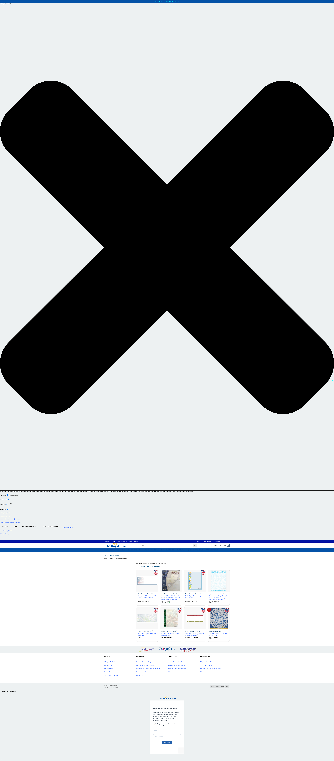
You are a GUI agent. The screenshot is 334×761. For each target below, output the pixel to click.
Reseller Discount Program (144, 662)
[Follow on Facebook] (222, 541)
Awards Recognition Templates (178, 662)
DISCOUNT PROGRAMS (196, 550)
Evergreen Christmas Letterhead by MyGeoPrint (170, 634)
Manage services (5, 516)
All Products (108, 550)
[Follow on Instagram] (223, 541)
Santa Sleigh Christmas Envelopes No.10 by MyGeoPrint (194, 634)
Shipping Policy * (109, 662)
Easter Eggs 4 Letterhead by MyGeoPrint (193, 596)
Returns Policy (108, 665)
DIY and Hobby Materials (151, 550)
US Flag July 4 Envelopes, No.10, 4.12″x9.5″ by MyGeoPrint (147, 596)
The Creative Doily (206, 665)
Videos (170, 672)
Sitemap (202, 672)
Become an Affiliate (142, 672)
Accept (5, 526)
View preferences (30, 526)
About (113, 541)
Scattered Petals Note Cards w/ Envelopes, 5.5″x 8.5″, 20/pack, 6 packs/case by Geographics (170, 597)
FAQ (131, 541)
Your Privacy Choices (6, 531)
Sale (162, 550)
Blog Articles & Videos (207, 662)
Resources (124, 541)
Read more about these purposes (10, 522)
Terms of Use (108, 672)
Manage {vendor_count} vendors (10, 519)
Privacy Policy (4, 534)
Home (105, 558)
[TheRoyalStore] (120, 545)
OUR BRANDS (170, 550)
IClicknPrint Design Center (176, 665)
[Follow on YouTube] (228, 541)
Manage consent (9, 691)
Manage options (5, 513)
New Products (121, 550)
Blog (119, 541)
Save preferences (50, 526)
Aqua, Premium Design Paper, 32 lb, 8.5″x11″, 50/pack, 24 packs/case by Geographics (218, 597)
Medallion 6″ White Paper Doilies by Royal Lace (218, 634)
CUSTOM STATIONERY (134, 550)
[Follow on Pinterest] (227, 541)
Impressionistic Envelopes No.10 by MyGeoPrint (147, 634)
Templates (106, 541)
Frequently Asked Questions (177, 668)
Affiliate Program (212, 550)
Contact (136, 541)
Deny (15, 526)
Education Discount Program (145, 665)
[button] (167, 248)
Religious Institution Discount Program (148, 668)
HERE (171, 1)
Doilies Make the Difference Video (210, 668)
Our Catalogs (181, 550)
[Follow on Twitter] (225, 541)
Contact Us (139, 675)
